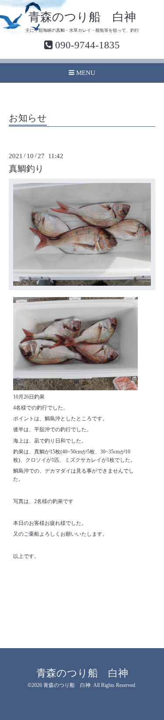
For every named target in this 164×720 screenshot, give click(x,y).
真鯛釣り (26, 168)
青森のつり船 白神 (82, 17)
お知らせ (28, 118)
